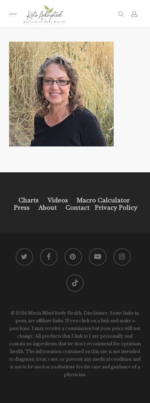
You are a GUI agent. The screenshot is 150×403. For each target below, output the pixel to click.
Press (22, 207)
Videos (57, 200)
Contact (78, 207)
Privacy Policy (115, 207)
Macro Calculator (103, 200)
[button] (13, 13)
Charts (28, 200)
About (47, 207)
